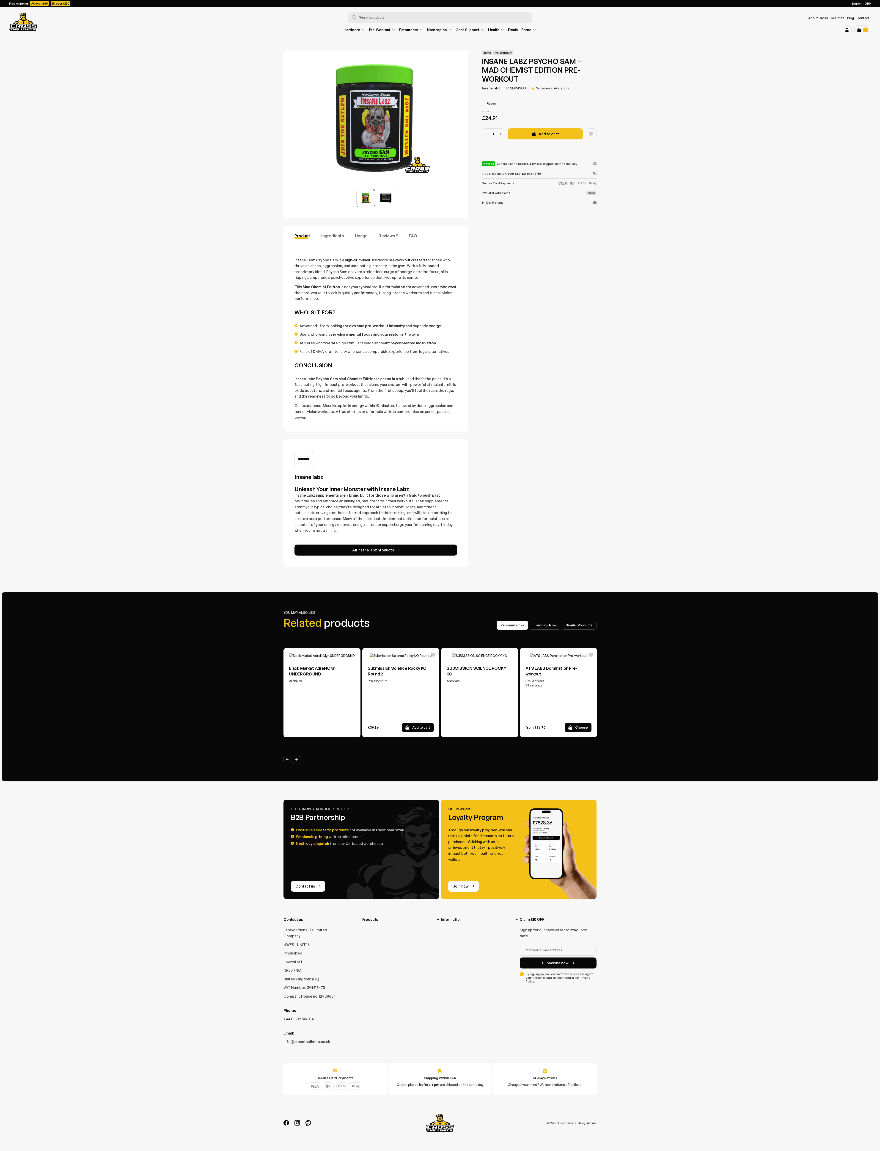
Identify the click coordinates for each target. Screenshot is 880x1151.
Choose (581, 727)
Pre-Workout (379, 30)
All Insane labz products (373, 550)
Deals (513, 30)
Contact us (305, 886)
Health (493, 30)
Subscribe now (555, 963)
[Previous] (287, 759)
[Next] (296, 759)
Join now (461, 886)
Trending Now (545, 625)
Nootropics (437, 30)
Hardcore (352, 30)
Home (487, 53)
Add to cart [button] (421, 727)
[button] (847, 29)
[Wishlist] (591, 133)
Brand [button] (526, 30)
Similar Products (579, 625)
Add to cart (549, 134)
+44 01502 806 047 (299, 1019)
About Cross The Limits (826, 18)
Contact (863, 18)
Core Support (467, 30)
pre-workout (399, 260)
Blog (850, 18)
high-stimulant (358, 260)
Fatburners (408, 30)
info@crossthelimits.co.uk (306, 1041)
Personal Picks (512, 625)
